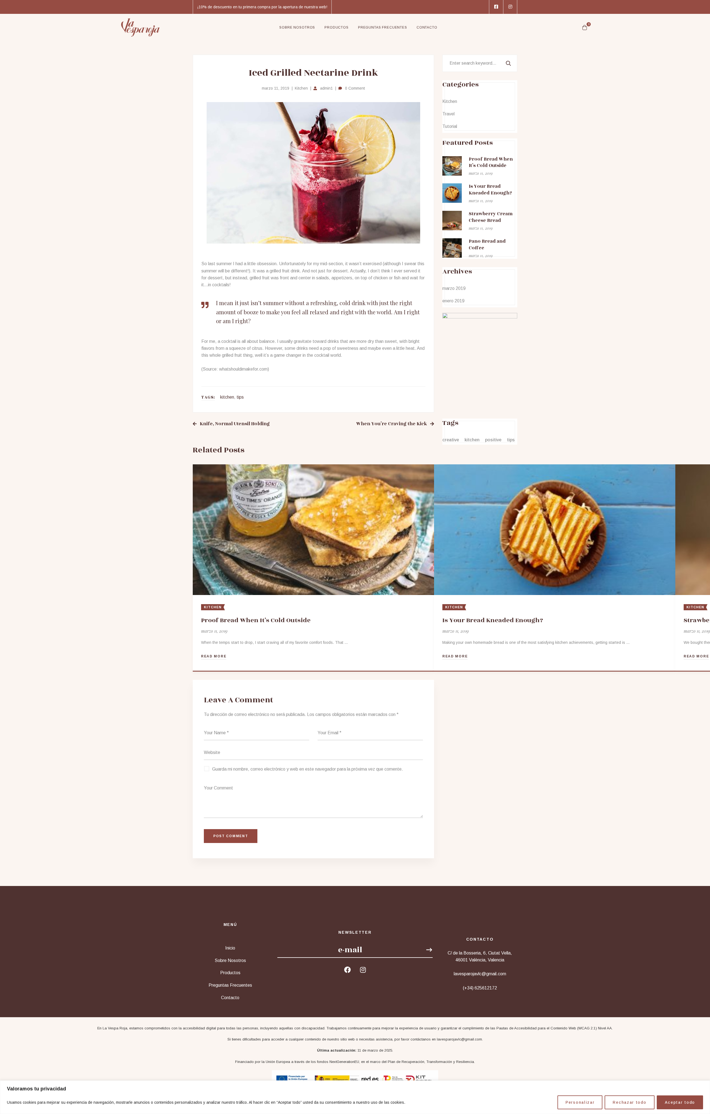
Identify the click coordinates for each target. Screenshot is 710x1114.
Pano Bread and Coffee (487, 244)
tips (240, 397)
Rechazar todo (629, 1102)
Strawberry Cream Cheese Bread (491, 217)
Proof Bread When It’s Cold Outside (256, 620)
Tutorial (449, 126)
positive (493, 439)
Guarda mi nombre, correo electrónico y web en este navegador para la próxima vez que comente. (307, 769)
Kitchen (301, 88)
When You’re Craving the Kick (391, 424)
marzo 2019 (454, 288)
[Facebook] (347, 969)
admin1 (326, 88)
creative (450, 439)
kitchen (227, 397)
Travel (448, 114)
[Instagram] (362, 969)
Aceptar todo (680, 1102)
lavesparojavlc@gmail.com (459, 1039)
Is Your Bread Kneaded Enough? (492, 620)
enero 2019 (453, 300)
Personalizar (580, 1102)
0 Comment (355, 88)
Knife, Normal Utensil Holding (235, 424)
